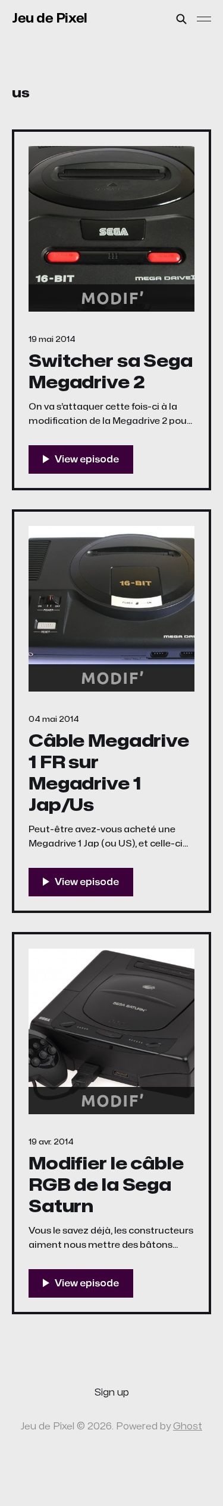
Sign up (112, 1392)
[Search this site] (181, 19)
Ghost (187, 1426)
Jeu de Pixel (49, 18)
